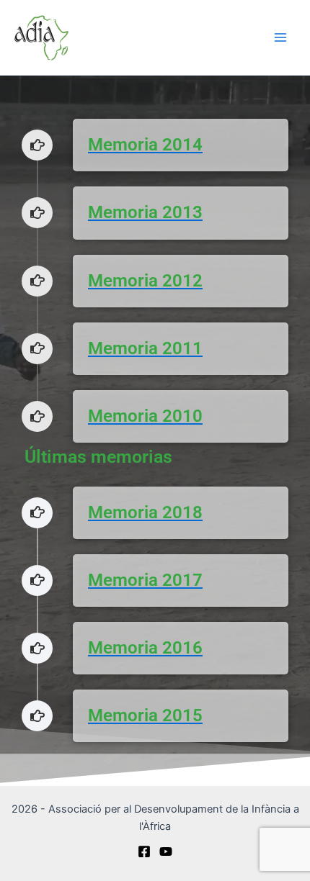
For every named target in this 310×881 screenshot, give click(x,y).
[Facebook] (144, 851)
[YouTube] (165, 851)
